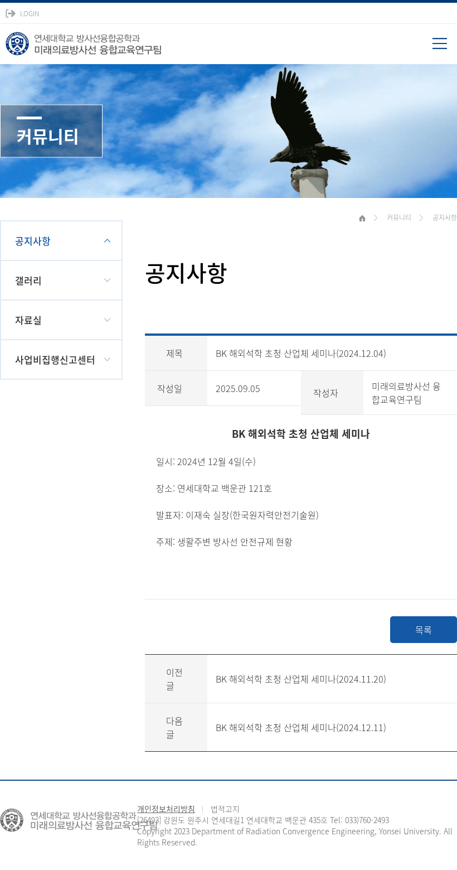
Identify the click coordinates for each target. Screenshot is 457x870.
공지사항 (33, 241)
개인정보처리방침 (166, 808)
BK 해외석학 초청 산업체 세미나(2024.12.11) (301, 727)
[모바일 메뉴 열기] (444, 47)
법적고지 (225, 808)
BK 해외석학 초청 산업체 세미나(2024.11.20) (301, 678)
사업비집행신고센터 (55, 359)
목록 (423, 629)
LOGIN (29, 13)
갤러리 (28, 280)
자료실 (28, 320)
